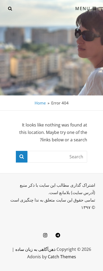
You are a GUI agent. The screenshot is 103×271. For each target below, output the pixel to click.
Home (40, 103)
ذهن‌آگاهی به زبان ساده (35, 249)
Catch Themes (62, 257)
